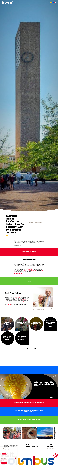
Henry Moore (20, 301)
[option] (56, 464)
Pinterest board (9, 304)
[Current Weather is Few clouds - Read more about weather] (50, 2)
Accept (4, 453)
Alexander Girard (33, 270)
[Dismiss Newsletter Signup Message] (15, 458)
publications (33, 267)
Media (33, 446)
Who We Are (28, 444)
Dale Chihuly (23, 301)
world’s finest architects (17, 297)
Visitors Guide (49, 444)
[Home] (7, 2)
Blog (34, 444)
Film (37, 446)
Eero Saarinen (25, 270)
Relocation (28, 446)
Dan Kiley (29, 270)
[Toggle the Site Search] (53, 2)
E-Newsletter (50, 446)
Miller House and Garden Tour (30, 269)
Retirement (28, 448)
